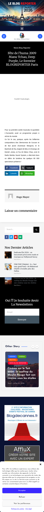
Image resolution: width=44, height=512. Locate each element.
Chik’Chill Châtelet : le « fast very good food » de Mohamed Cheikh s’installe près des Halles (26, 267)
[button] (40, 464)
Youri (10, 383)
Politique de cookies (17, 509)
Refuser (22, 497)
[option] (22, 369)
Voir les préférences (22, 503)
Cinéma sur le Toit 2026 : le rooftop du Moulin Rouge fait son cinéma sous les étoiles (25, 280)
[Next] (37, 346)
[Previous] (33, 346)
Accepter (22, 490)
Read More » (17, 259)
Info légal (28, 509)
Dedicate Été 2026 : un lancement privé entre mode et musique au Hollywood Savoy (26, 254)
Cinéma (22, 356)
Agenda (12, 356)
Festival (12, 360)
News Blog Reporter (22, 48)
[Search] (36, 230)
